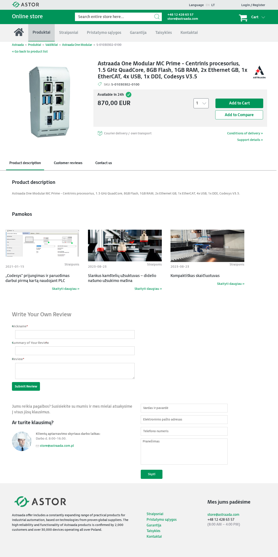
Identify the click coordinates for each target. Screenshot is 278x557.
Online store (27, 16)
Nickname (21, 326)
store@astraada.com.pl (57, 446)
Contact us (103, 163)
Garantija (154, 525)
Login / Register (253, 5)
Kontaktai (154, 537)
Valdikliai (51, 45)
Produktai (34, 45)
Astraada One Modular (77, 45)
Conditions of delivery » (245, 133)
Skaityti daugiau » (65, 289)
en (208, 5)
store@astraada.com (182, 19)
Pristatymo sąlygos (162, 520)
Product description (25, 163)
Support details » (250, 140)
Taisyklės (153, 531)
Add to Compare (239, 115)
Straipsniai (155, 514)
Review (19, 359)
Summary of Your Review (32, 343)
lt (213, 5)
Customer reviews (68, 163)
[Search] (157, 17)
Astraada (18, 45)
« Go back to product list (30, 51)
